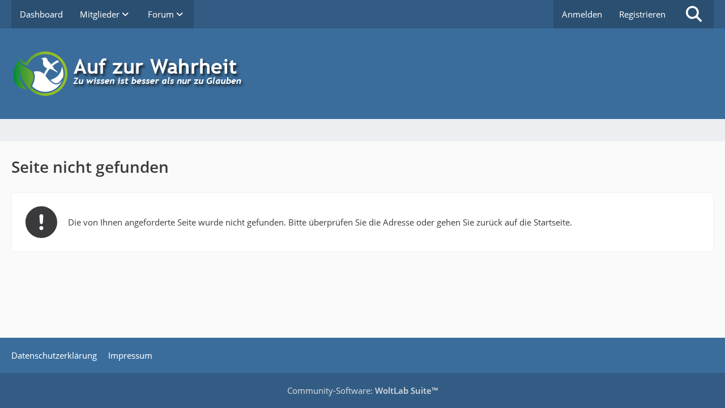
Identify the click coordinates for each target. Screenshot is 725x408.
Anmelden (582, 14)
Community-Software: (362, 390)
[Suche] (694, 14)
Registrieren (642, 14)
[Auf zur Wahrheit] (362, 73)
